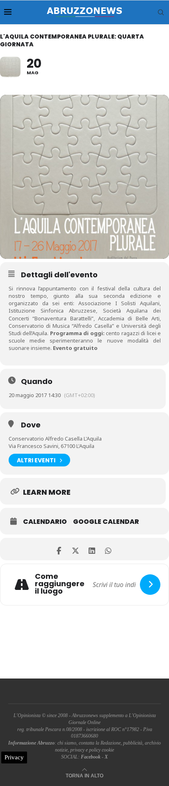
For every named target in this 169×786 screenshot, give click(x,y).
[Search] (161, 12)
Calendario (45, 522)
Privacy (14, 757)
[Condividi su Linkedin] (91, 549)
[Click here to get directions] (150, 584)
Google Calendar (106, 522)
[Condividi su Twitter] (75, 549)
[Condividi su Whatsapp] (108, 549)
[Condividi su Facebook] (59, 549)
